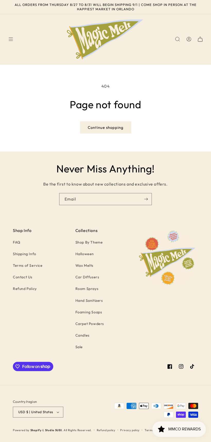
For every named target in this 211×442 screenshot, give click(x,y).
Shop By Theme (89, 242)
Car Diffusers (87, 277)
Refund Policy (25, 288)
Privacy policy (130, 430)
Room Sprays (87, 288)
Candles (82, 335)
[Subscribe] (146, 199)
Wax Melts (84, 265)
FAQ (16, 242)
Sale (79, 347)
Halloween (84, 254)
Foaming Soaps (88, 312)
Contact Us (22, 277)
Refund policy (106, 430)
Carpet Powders (89, 323)
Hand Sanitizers (89, 300)
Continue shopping (106, 127)
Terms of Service (28, 265)
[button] (10, 39)
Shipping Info (24, 254)
